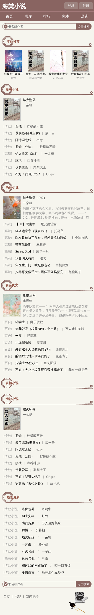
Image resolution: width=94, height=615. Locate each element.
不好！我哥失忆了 (28, 174)
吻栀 (25, 530)
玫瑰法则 (29, 295)
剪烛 (18, 126)
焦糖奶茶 (74, 272)
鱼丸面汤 (50, 363)
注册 (86, 5)
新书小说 (12, 89)
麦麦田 (41, 342)
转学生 (20, 322)
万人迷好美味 (74, 329)
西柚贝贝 (62, 349)
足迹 (84, 16)
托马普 (59, 231)
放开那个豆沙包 (53, 572)
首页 (9, 16)
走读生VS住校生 (27, 363)
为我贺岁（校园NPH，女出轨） (37, 329)
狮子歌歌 (36, 322)
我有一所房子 (78, 370)
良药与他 (28, 558)
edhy (40, 140)
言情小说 (12, 383)
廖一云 (50, 133)
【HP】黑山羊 (25, 224)
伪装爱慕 (21, 167)
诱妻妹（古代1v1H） (30, 483)
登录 (71, 5)
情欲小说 (12, 399)
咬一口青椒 (62, 565)
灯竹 (45, 516)
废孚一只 (42, 251)
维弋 (43, 258)
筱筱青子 (62, 356)
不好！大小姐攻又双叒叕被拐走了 (39, 370)
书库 (28, 16)
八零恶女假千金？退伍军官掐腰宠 (39, 272)
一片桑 (26, 544)
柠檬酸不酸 (35, 126)
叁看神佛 (33, 160)
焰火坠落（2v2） (27, 153)
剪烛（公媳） (24, 147)
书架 (18, 596)
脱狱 (18, 160)
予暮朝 (40, 530)
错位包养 (28, 509)
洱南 (45, 558)
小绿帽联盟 (23, 342)
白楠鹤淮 (62, 265)
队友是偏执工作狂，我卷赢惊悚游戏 (40, 238)
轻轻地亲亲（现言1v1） (32, 231)
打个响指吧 (80, 238)
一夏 (18, 335)
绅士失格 (28, 516)
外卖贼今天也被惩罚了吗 (32, 349)
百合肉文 (12, 285)
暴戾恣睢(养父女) (27, 133)
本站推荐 (13, 41)
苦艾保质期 (23, 244)
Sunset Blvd (23, 251)
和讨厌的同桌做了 (34, 565)
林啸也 (41, 244)
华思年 (27, 301)
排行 (47, 16)
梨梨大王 (39, 167)
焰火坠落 (29, 100)
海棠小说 (14, 6)
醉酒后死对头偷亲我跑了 (32, 356)
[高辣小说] (10, 558)
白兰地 (55, 483)
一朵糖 (27, 105)
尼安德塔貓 (49, 224)
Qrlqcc (50, 174)
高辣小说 (12, 187)
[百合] (7, 322)
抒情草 (32, 335)
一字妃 (46, 551)
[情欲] (7, 126)
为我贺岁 (28, 523)
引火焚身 (28, 551)
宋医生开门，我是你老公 (32, 265)
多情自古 (28, 572)
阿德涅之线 (23, 140)
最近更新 (13, 497)
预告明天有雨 (24, 258)
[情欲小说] (10, 509)
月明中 (46, 509)
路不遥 (43, 544)
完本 (65, 16)
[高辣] (7, 153)
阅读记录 (32, 596)
